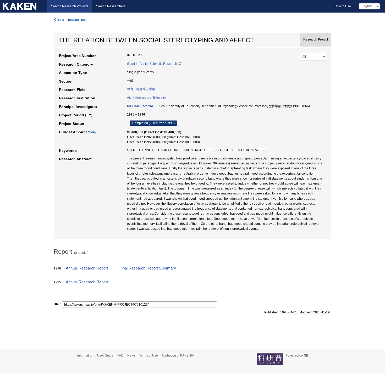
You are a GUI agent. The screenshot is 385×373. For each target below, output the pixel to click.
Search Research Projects (69, 6)
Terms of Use (148, 355)
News (131, 355)
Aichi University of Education (147, 97)
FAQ (120, 355)
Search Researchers (110, 6)
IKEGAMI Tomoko (140, 106)
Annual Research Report (87, 268)
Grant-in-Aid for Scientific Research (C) (154, 64)
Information (85, 355)
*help (92, 132)
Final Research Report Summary (147, 268)
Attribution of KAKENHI (178, 355)
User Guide (105, 355)
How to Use (342, 6)
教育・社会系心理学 (141, 89)
